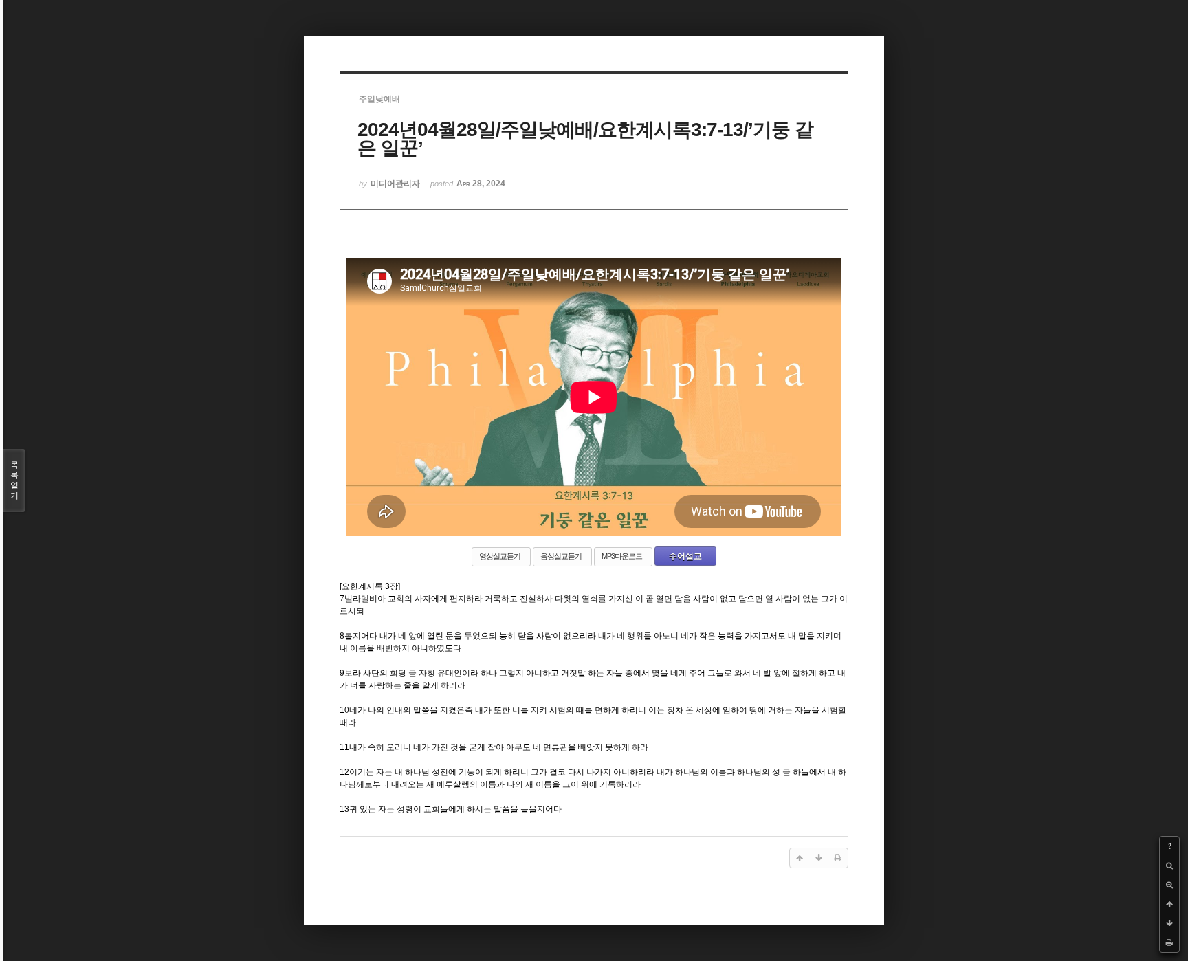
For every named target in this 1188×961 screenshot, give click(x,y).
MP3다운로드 (622, 556)
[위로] (1169, 904)
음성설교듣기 (561, 556)
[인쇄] (1169, 942)
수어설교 (685, 556)
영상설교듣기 (499, 556)
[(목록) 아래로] (1169, 923)
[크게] (1169, 865)
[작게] (1169, 884)
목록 (14, 480)
